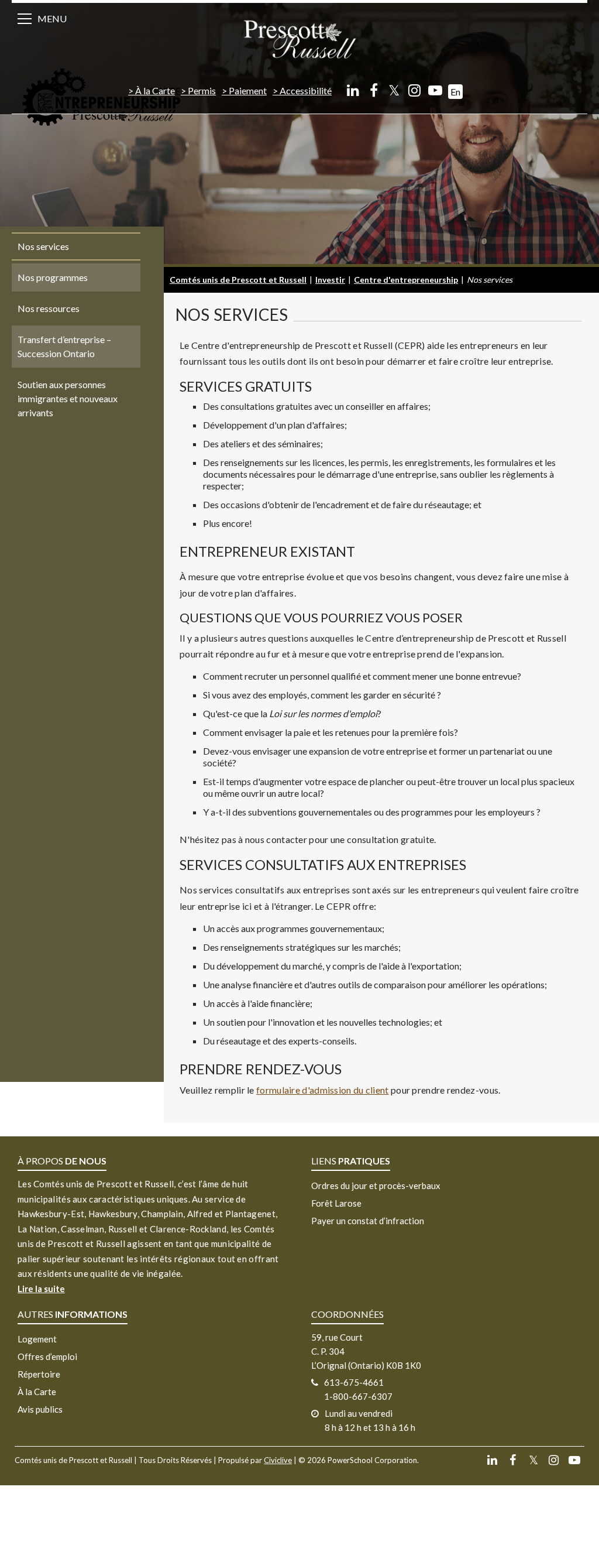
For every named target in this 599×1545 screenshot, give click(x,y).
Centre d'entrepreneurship (406, 280)
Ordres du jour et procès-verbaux (375, 1185)
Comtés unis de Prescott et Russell (238, 280)
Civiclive (278, 1460)
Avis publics (40, 1409)
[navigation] (299, 38)
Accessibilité (306, 90)
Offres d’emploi (47, 1356)
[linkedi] (353, 90)
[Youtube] (435, 90)
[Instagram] (414, 90)
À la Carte (155, 90)
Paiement (248, 90)
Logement (37, 1339)
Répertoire (39, 1374)
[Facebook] (373, 90)
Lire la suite (41, 1288)
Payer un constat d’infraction (367, 1220)
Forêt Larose (336, 1203)
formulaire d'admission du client (322, 1089)
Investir (330, 280)
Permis (202, 90)
